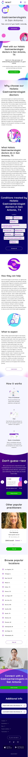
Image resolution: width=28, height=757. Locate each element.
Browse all (14, 248)
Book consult (14, 687)
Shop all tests (14, 493)
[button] (2, 482)
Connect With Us (14, 72)
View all (14, 549)
